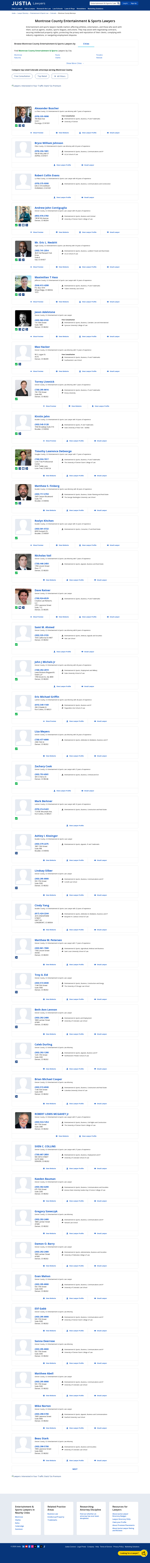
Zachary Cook (43, 766)
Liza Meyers (42, 731)
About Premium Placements (123, 1525)
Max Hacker (42, 346)
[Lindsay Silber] (23, 877)
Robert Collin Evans (47, 175)
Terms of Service (106, 1547)
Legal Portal (81, 1547)
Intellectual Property (56, 1517)
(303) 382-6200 (42, 1186)
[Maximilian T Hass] (23, 284)
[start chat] (144, 1553)
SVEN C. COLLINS (45, 1146)
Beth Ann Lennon (46, 1009)
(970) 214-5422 (42, 809)
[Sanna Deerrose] (23, 1347)
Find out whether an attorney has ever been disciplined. (89, 1516)
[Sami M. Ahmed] (23, 633)
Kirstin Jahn (42, 416)
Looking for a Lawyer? (129, 1553)
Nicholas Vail (43, 555)
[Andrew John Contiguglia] (23, 214)
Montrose (18, 55)
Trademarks (52, 1520)
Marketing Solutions (95, 9)
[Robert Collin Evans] (23, 182)
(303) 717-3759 (42, 494)
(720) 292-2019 (42, 670)
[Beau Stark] (23, 1445)
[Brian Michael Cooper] (23, 1085)
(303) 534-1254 (42, 1122)
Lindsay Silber (44, 870)
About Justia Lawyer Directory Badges (120, 1515)
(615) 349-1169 (42, 704)
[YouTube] (26, 1546)
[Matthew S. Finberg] (23, 492)
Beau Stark (42, 1438)
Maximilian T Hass (46, 277)
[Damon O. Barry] (23, 1250)
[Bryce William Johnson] (23, 149)
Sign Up (134, 3)
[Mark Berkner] (23, 807)
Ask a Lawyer (29, 9)
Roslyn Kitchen (44, 520)
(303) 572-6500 (42, 983)
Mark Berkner (43, 801)
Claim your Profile (119, 1522)
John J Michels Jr (45, 662)
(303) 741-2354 (42, 250)
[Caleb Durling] (23, 1051)
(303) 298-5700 (42, 1414)
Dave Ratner (42, 590)
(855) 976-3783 (42, 215)
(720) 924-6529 (42, 598)
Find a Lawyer (17, 9)
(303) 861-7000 (42, 948)
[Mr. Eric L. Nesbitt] (23, 249)
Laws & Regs (70, 9)
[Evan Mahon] (23, 1282)
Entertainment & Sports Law (39, 13)
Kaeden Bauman (45, 1178)
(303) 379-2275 (42, 843)
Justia (14, 13)
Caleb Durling (43, 1044)
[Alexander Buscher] (23, 114)
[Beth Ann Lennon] (23, 1016)
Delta (17, 1523)
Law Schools (58, 9)
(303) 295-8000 (42, 878)
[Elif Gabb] (23, 1315)
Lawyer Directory (22, 13)
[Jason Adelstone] (23, 318)
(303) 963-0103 (42, 320)
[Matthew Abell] (23, 1380)
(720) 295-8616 (42, 389)
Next (75, 1469)
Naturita (17, 58)
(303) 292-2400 (42, 1017)
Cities (86, 43)
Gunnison (19, 1529)
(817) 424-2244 (42, 913)
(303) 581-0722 (42, 528)
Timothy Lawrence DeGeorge (53, 451)
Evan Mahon (42, 1276)
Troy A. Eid (41, 974)
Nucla (57, 55)
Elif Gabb (40, 1308)
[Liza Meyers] (23, 738)
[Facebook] (29, 1546)
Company (90, 1547)
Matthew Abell (44, 1373)
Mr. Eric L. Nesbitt (46, 242)
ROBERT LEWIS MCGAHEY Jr (52, 1114)
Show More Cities (74, 63)
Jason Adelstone (45, 312)
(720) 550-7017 (42, 459)
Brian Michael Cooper (48, 1079)
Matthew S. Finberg (47, 486)
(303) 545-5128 (42, 424)
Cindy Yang (42, 905)
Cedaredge (19, 1526)
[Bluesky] (38, 1546)
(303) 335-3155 (42, 635)
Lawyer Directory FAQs (121, 1519)
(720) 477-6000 (42, 739)
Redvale (99, 58)
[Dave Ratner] (23, 596)
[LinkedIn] (23, 1546)
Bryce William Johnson (49, 143)
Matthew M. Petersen (48, 940)
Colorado (53, 13)
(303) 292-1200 (42, 1052)
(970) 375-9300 (42, 183)
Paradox (99, 55)
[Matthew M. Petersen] (23, 946)
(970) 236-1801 (42, 151)
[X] (41, 1546)
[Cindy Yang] (23, 912)
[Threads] (35, 1546)
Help (97, 1547)
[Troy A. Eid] (23, 981)
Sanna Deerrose (45, 1341)
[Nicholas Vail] (23, 562)
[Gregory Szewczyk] (23, 1218)
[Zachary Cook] (23, 772)
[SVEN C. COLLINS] (23, 1153)
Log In (125, 3)
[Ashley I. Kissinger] (23, 842)
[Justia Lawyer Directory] (21, 3)
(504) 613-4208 (42, 285)
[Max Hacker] (23, 353)
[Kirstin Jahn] (23, 423)
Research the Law (44, 9)
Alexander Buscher (47, 108)
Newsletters (81, 9)
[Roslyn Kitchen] (23, 527)
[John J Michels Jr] (23, 668)
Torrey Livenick (44, 381)
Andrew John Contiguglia (51, 207)
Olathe (57, 58)
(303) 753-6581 (42, 774)
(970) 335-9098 (42, 116)
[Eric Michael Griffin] (23, 703)
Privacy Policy (118, 1547)
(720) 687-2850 (42, 1154)
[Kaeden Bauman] (23, 1185)
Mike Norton (43, 1406)
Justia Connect (70, 1547)
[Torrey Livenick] (23, 388)
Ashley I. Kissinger (46, 835)
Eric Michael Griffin (47, 696)
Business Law (53, 1514)
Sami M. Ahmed (44, 627)
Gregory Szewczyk (46, 1211)
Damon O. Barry (45, 1243)
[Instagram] (32, 1546)
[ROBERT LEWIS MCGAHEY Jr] (23, 1120)
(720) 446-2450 (42, 563)
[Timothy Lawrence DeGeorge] (23, 457)
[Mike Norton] (23, 1412)
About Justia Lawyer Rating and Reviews (123, 1529)
